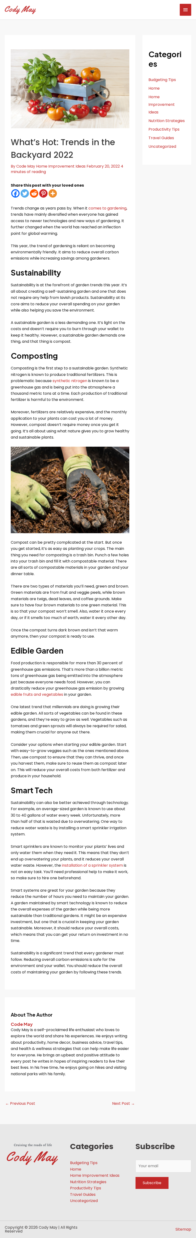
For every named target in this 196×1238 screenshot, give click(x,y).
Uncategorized (162, 146)
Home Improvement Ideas (61, 166)
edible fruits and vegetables (37, 694)
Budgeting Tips (162, 79)
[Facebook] (15, 193)
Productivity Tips (164, 129)
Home (154, 88)
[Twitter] (25, 193)
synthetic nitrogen (70, 381)
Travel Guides (161, 138)
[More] (53, 193)
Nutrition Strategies (166, 120)
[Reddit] (34, 193)
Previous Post (20, 1103)
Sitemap (183, 1229)
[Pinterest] (43, 193)
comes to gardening (107, 208)
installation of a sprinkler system (92, 865)
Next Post (123, 1103)
